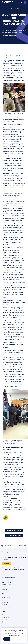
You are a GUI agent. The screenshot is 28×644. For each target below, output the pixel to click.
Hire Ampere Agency (7, 584)
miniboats (14, 440)
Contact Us (4, 589)
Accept (6, 638)
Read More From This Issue (14, 530)
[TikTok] (4, 624)
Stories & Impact (6, 587)
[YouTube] (5, 622)
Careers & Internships (7, 582)
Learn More (17, 635)
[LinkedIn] (5, 620)
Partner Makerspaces (7, 607)
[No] (25, 635)
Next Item (21, 545)
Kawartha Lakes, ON (7, 597)
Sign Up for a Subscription (14, 535)
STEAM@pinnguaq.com (10, 511)
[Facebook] (5, 615)
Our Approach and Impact (8, 577)
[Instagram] (5, 617)
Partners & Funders (6, 580)
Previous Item (8, 545)
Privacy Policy (20, 567)
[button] (22, 2)
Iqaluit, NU (4, 600)
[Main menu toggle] (25, 2)
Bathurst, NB (5, 602)
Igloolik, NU (4, 604)
